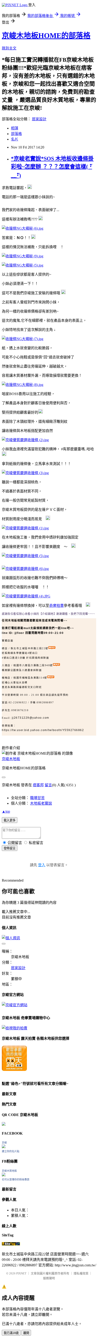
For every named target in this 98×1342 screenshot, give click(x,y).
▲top (6, 811)
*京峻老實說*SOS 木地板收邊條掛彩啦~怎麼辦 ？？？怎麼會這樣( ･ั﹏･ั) (52, 167)
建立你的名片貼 (10, 1151)
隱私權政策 (81, 1273)
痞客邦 (38, 785)
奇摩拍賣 (56, 606)
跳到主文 (9, 48)
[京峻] (3, 1147)
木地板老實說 (41, 803)
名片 (14, 139)
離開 (26, 1333)
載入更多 (9, 820)
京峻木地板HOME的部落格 (46, 35)
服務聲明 (49, 1278)
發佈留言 (9, 848)
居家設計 (39, 119)
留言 (48, 785)
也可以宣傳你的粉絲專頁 (15, 1179)
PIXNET (21, 1273)
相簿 (14, 128)
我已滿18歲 (11, 1333)
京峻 (4, 1142)
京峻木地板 (11, 759)
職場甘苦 (37, 798)
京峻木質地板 (9, 1170)
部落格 (16, 134)
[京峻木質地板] (3, 1175)
